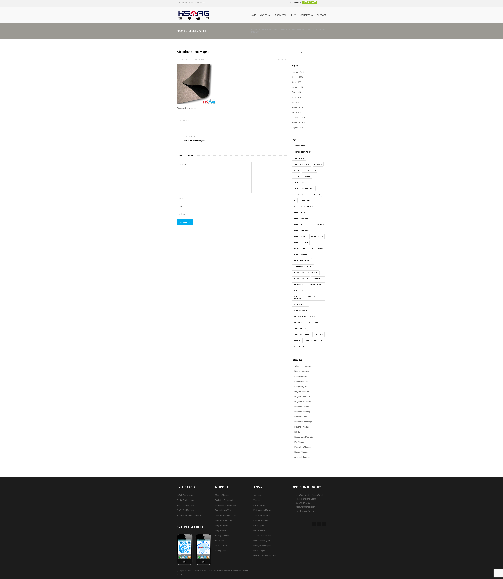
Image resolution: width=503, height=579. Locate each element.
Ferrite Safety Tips (223, 510)
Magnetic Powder (301, 406)
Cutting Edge (220, 550)
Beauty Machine (222, 535)
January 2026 (297, 77)
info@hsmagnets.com (305, 507)
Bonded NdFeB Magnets (302, 176)
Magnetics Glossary (223, 520)
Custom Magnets (260, 520)
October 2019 (298, 92)
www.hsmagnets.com (305, 511)
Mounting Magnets (300, 254)
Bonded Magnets (301, 371)
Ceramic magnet (299, 182)
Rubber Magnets (301, 452)
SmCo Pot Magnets (185, 510)
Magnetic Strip (317, 248)
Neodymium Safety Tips (225, 505)
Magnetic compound (301, 218)
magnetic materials (316, 224)
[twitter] (319, 524)
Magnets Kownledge (303, 422)
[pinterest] (324, 524)
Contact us (306, 15)
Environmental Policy (262, 510)
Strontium (297, 340)
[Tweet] (183, 124)
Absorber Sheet (299, 146)
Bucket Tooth (221, 546)
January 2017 (297, 112)
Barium (296, 170)
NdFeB (297, 432)
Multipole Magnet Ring (302, 260)
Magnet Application (302, 391)
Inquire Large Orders (262, 535)
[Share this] (179, 124)
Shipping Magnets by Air (225, 515)
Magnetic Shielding (301, 242)
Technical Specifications (225, 500)
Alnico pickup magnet (301, 164)
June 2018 (296, 97)
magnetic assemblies (301, 212)
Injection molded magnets (303, 206)
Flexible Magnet (268, 29)
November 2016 (298, 122)
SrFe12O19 (319, 334)
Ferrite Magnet (300, 376)
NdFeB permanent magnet (303, 266)
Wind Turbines (299, 346)
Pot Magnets (298, 291)
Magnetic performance (302, 230)
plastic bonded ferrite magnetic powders (308, 285)
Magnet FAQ (220, 530)
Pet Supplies (258, 525)
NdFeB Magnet (259, 550)
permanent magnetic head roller (306, 272)
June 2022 (296, 82)
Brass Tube (220, 540)
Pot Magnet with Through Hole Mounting (305, 297)
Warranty (257, 500)
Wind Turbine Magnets (314, 340)
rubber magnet (299, 322)
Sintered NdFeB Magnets (302, 334)
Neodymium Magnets (303, 437)
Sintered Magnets (300, 328)
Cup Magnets (298, 194)
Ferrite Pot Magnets (185, 500)
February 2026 (298, 72)
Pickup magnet (318, 278)
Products (280, 15)
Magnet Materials (222, 495)
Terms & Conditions (262, 515)
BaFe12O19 (318, 164)
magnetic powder (300, 236)
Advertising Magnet (302, 366)
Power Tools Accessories (264, 556)
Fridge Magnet (300, 386)
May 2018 (296, 102)
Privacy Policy (259, 505)
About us (265, 15)
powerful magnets (300, 304)
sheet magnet (314, 322)
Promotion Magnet (302, 447)
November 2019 (298, 87)
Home (253, 15)
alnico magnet (299, 158)
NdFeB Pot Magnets (185, 495)
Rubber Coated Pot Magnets (189, 515)
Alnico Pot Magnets (185, 505)
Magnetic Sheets (317, 236)
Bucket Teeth (259, 530)
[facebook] (314, 524)
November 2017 (298, 107)
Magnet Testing (221, 525)
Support (321, 15)
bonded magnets (310, 170)
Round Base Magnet (301, 310)
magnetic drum (299, 224)
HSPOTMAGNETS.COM (203, 571)
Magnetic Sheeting (302, 411)
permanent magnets (301, 278)
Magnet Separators (302, 396)
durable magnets (314, 194)
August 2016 (297, 127)
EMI (295, 200)
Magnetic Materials (302, 401)
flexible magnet (307, 200)
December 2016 (298, 117)
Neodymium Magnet (262, 546)
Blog (293, 15)
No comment (282, 59)
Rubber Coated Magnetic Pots (304, 316)
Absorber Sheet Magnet (292, 29)
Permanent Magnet (261, 540)
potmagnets (184, 59)
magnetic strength (300, 248)
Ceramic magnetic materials (304, 188)
